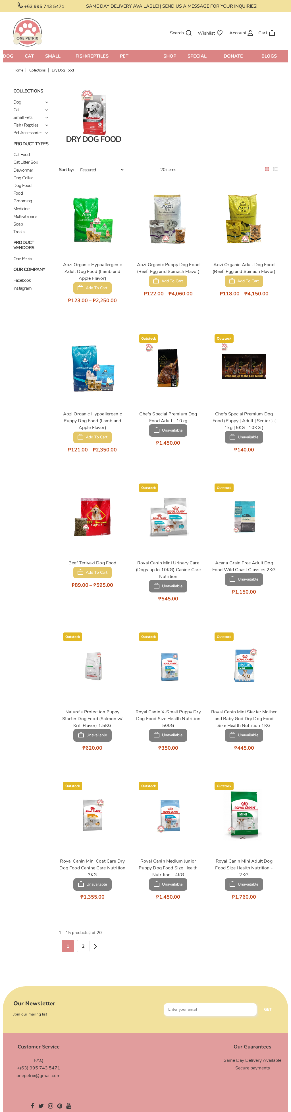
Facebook (22, 280)
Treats (18, 232)
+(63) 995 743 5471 (38, 1068)
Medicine (21, 209)
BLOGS (269, 56)
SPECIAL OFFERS (197, 57)
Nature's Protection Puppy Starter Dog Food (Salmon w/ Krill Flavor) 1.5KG (92, 719)
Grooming (22, 201)
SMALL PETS (53, 57)
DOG (8, 56)
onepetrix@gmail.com (38, 1076)
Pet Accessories (27, 133)
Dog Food (22, 185)
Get (268, 1009)
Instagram (22, 288)
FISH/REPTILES (92, 56)
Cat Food (21, 155)
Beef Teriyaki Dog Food (92, 563)
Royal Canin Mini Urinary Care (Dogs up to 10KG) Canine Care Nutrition (168, 570)
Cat (16, 110)
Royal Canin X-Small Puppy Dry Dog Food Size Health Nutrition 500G (168, 719)
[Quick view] (84, 244)
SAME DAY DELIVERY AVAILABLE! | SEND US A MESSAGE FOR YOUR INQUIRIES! (171, 6)
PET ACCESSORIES (136, 57)
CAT (29, 56)
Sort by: (66, 170)
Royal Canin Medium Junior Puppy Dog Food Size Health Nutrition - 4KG (168, 868)
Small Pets (22, 117)
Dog (17, 102)
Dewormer (23, 170)
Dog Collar (23, 178)
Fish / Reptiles (25, 125)
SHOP (169, 56)
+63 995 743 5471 (44, 6)
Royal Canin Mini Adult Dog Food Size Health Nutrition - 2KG (244, 868)
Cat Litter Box (25, 162)
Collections (37, 70)
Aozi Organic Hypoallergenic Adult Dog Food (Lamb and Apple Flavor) (92, 271)
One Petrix (22, 259)
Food (18, 193)
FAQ (38, 1060)
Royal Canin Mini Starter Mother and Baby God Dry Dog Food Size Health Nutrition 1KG (244, 719)
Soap (18, 224)
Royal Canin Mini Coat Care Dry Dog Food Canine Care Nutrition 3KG (92, 868)
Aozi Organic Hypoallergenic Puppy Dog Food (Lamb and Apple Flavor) (92, 421)
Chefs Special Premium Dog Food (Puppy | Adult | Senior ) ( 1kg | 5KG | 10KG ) (244, 421)
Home (18, 70)
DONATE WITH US (234, 57)
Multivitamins (25, 216)
